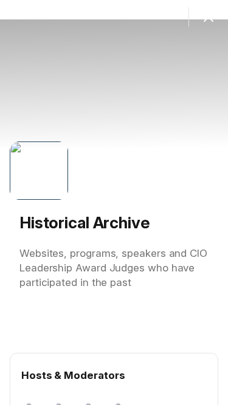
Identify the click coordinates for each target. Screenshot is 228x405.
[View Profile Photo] (39, 170)
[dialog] (114, 202)
